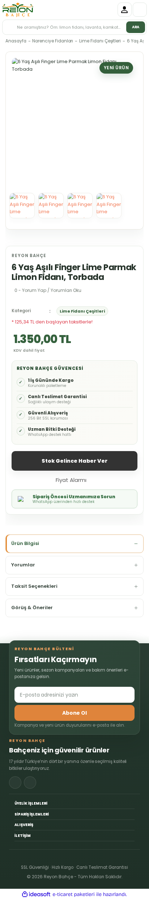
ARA (136, 27)
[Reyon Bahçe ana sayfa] (17, 10)
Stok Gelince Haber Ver (74, 461)
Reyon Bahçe (29, 256)
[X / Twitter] (30, 782)
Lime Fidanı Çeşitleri (82, 311)
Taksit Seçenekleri (34, 586)
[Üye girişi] (125, 10)
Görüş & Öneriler (32, 607)
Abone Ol (74, 713)
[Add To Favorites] (101, 479)
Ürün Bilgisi (25, 543)
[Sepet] (140, 10)
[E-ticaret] (73, 895)
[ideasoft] (36, 895)
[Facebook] (15, 782)
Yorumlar (23, 564)
